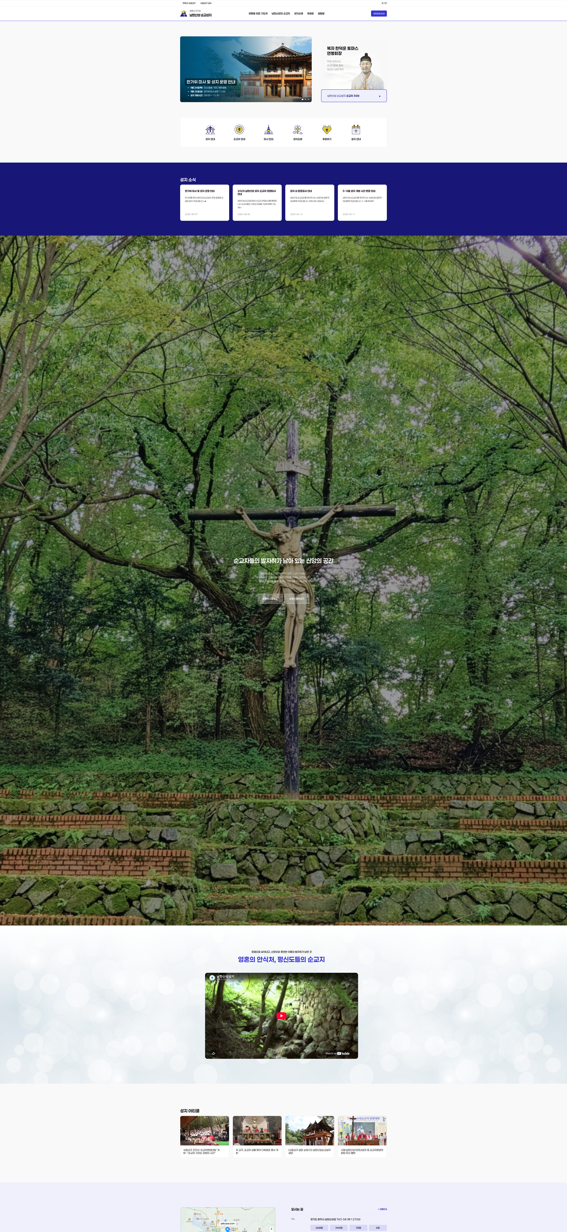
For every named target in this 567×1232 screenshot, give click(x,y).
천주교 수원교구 (189, 3)
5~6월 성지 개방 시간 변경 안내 (359, 190)
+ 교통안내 (382, 1209)
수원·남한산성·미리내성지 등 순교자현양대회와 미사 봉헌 (362, 1151)
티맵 (378, 1228)
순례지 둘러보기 (296, 598)
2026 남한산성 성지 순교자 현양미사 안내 (257, 192)
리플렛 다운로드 (270, 598)
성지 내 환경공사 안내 (301, 190)
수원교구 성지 (205, 3)
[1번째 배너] (302, 99)
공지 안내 (356, 139)
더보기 (204, 202)
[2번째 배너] (305, 99)
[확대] (271, 1228)
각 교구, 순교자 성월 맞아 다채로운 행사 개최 (257, 1151)
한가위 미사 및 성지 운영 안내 (200, 190)
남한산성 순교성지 (200, 15)
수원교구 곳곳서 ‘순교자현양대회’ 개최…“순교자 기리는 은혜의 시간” (201, 1151)
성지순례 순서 (378, 13)
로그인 (384, 3)
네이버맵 (319, 1228)
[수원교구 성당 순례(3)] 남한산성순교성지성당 (309, 1151)
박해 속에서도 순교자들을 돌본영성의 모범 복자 (335, 65)
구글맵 (358, 1228)
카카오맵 (338, 1228)
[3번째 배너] (308, 99)
